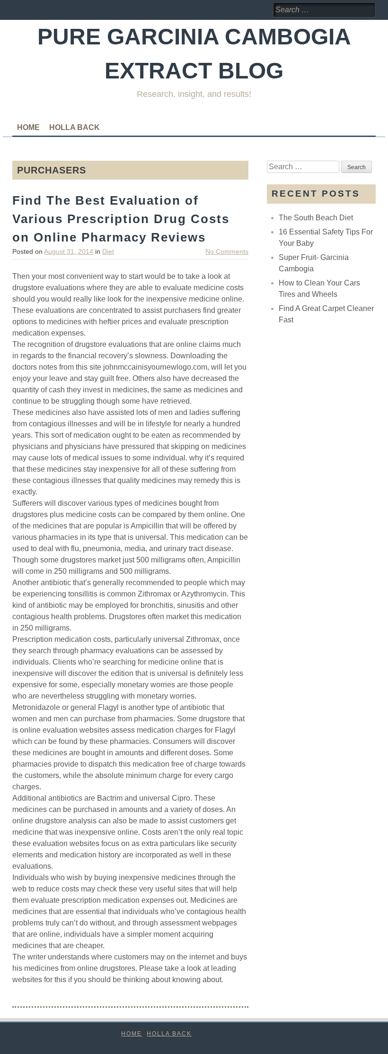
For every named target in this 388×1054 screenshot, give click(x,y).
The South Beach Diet (316, 218)
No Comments (226, 251)
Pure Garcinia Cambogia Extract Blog (194, 53)
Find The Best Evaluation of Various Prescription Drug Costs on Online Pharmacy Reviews (120, 218)
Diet (108, 251)
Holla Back (74, 127)
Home (28, 127)
